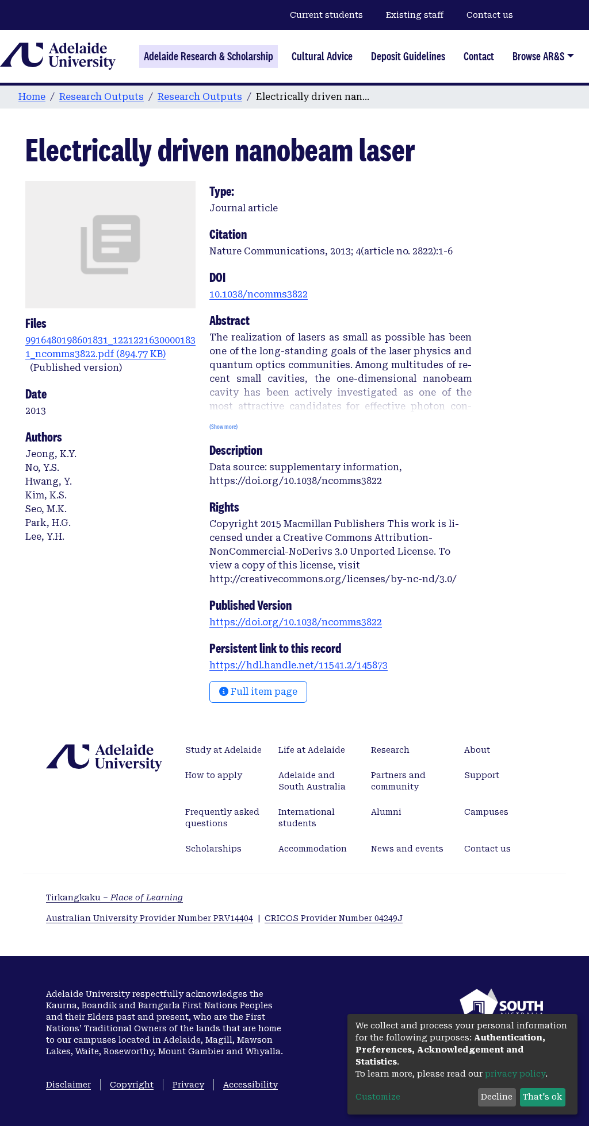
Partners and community (398, 781)
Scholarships (213, 848)
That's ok (542, 1096)
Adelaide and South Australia (312, 781)
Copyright (132, 1084)
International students (306, 817)
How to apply (213, 775)
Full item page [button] (262, 691)
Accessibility (250, 1084)
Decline (496, 1096)
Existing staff (414, 15)
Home (31, 96)
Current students (326, 15)
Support (481, 775)
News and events (407, 848)
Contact (479, 56)
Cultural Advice (322, 56)
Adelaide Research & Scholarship (208, 56)
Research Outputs (101, 96)
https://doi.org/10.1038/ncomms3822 (295, 622)
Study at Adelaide (223, 749)
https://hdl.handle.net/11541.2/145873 (298, 665)
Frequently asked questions (222, 817)
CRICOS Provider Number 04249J (334, 918)
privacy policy (515, 1073)
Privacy (188, 1084)
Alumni (386, 812)
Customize (377, 1096)
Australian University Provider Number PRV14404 (149, 918)
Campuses (486, 812)
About (477, 749)
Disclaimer (68, 1084)
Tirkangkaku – (114, 897)
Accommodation (312, 848)
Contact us (489, 15)
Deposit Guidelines (408, 56)
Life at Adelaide (311, 749)
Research (390, 749)
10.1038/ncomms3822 (258, 294)
